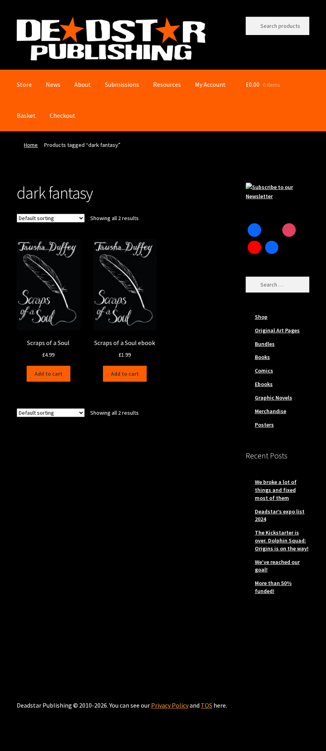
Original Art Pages (277, 330)
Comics (264, 370)
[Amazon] (272, 247)
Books (262, 357)
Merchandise (270, 411)
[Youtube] (254, 247)
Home (31, 144)
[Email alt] (289, 247)
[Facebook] (254, 230)
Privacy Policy (169, 705)
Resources (167, 84)
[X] (272, 230)
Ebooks (264, 384)
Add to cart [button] (48, 373)
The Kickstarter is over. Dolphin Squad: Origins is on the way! (282, 540)
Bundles (265, 343)
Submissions (122, 84)
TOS (206, 705)
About (82, 84)
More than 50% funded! (273, 587)
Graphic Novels (273, 397)
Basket (26, 115)
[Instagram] (289, 230)
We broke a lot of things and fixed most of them (276, 489)
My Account (210, 84)
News (53, 84)
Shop (261, 316)
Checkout (63, 115)
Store (24, 84)
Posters (264, 424)
